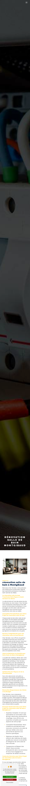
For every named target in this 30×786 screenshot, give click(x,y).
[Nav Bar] (26, 2)
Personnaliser (9, 782)
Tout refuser (9, 779)
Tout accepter (9, 776)
